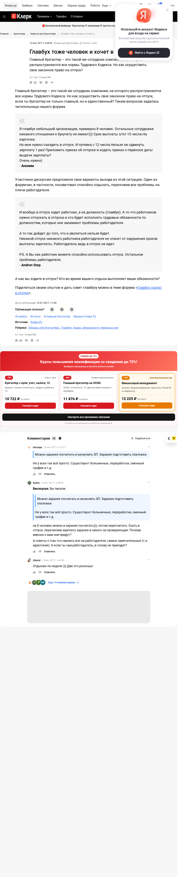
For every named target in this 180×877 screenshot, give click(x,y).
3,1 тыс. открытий (25, 334)
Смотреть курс (30, 405)
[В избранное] (46, 82)
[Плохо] (71, 309)
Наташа (37, 447)
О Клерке (77, 16)
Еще (105, 5)
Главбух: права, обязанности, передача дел (89, 327)
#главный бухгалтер (57, 316)
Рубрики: (21, 327)
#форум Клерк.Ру (84, 316)
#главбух (21, 316)
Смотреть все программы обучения (89, 417)
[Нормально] (61, 309)
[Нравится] (40, 82)
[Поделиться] (52, 82)
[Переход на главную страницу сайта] (21, 16)
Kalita (36, 482)
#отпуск (35, 316)
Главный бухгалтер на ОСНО (82, 383)
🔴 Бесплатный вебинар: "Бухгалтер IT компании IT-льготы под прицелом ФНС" (89, 25)
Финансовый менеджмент (139, 383)
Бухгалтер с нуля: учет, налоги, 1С (27, 383)
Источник (21, 322)
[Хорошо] (52, 309)
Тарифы (61, 16)
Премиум (43, 16)
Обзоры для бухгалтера (65, 43)
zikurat (37, 560)
